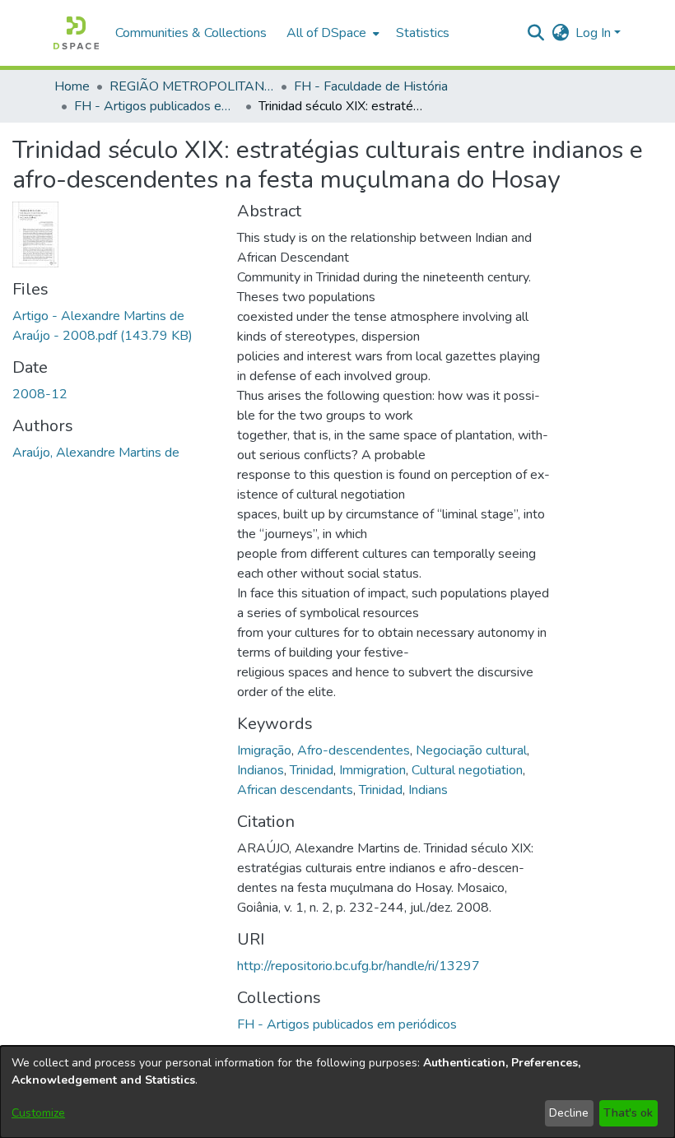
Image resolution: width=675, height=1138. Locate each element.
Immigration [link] (372, 770)
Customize (38, 1113)
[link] (347, 1024)
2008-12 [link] (40, 394)
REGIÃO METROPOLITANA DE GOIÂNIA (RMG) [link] (191, 86)
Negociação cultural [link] (471, 750)
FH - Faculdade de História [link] (371, 86)
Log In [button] (594, 33)
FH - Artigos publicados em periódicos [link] (156, 106)
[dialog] (337, 1092)
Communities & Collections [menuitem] (191, 33)
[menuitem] (331, 33)
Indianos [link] (260, 770)
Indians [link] (428, 790)
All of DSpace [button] (326, 33)
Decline (569, 1113)
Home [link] (72, 86)
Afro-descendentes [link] (353, 750)
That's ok (628, 1113)
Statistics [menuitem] (422, 33)
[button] (76, 32)
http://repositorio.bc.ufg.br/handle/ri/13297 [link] (358, 966)
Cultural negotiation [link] (467, 770)
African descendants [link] (295, 790)
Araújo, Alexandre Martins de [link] (95, 453)
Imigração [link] (264, 750)
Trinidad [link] (311, 770)
